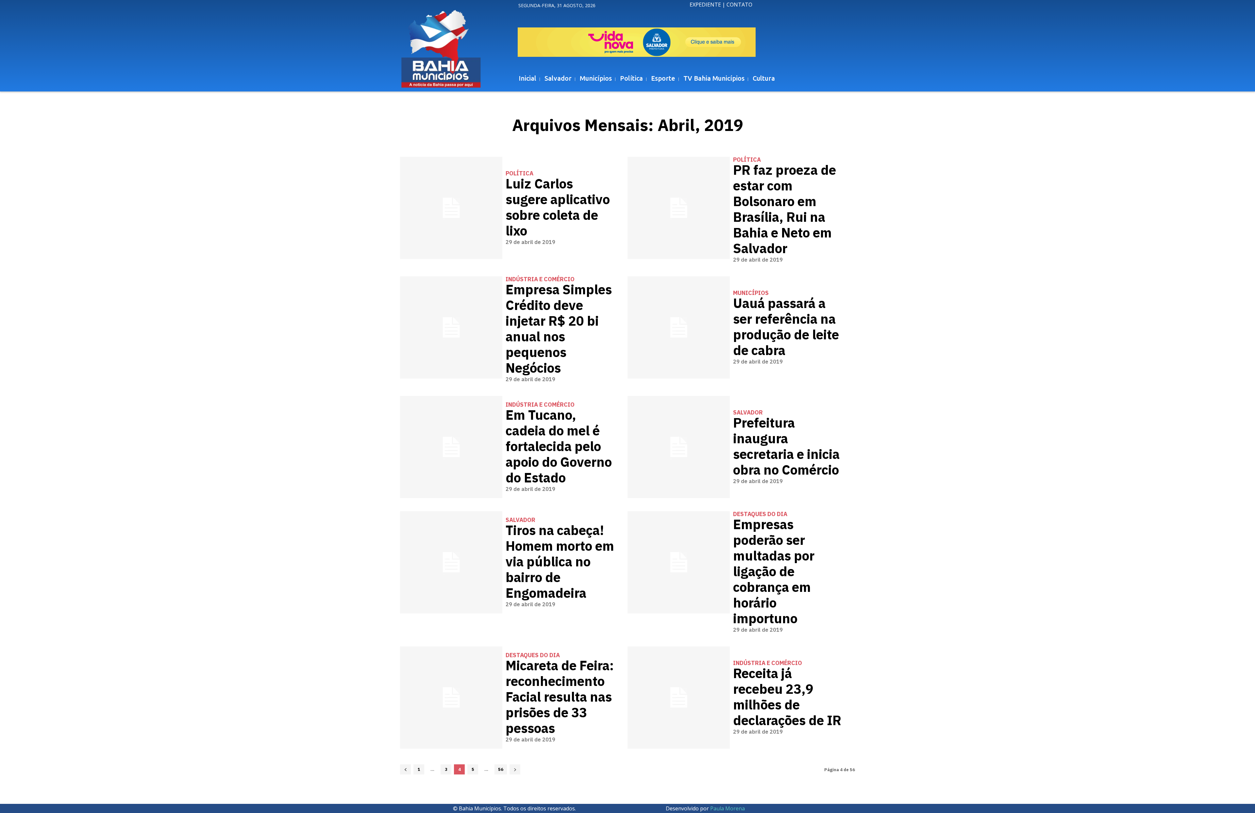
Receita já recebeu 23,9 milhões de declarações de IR (787, 697)
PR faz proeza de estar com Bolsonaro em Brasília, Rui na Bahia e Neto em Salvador (784, 210)
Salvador (748, 412)
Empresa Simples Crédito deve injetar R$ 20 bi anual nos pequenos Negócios (559, 329)
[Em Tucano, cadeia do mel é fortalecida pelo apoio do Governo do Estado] (451, 447)
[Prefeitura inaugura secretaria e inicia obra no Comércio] (679, 447)
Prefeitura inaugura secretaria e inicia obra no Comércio (786, 447)
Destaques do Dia (760, 514)
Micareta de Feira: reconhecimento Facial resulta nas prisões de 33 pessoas (560, 697)
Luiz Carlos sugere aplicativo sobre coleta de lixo (558, 207)
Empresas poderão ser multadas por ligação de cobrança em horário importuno (773, 572)
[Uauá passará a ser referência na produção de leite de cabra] (679, 327)
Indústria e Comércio (540, 279)
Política (519, 173)
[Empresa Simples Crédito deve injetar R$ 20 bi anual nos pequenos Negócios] (451, 327)
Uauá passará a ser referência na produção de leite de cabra (786, 327)
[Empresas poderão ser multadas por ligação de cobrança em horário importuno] (679, 562)
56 (500, 769)
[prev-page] (405, 769)
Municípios (751, 293)
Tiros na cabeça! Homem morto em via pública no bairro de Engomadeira (560, 562)
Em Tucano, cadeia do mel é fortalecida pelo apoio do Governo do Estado (559, 447)
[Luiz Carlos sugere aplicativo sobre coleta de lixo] (451, 208)
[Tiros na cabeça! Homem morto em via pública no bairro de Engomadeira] (451, 562)
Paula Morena (727, 808)
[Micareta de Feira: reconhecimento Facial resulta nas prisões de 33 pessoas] (451, 697)
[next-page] (515, 769)
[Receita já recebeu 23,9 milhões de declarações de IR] (679, 697)
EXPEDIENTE (705, 4)
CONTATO (739, 4)
